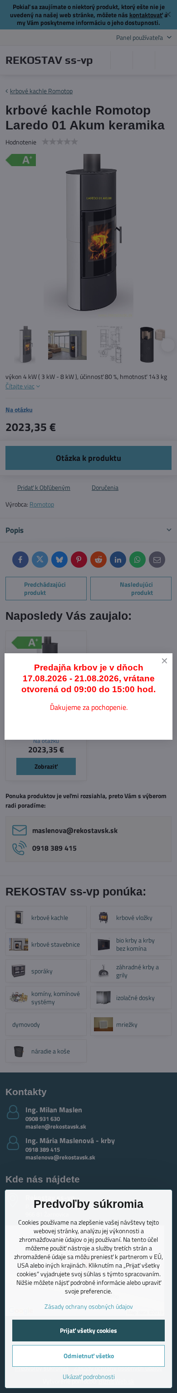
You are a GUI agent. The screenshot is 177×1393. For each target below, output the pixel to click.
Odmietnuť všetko (89, 1355)
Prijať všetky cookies (88, 1330)
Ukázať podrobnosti (89, 1376)
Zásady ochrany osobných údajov (88, 1306)
